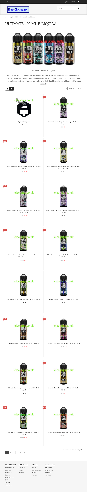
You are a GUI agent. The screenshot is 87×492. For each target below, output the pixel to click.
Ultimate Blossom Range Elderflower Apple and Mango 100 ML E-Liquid (63, 167)
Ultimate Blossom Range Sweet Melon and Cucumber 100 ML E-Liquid (24, 256)
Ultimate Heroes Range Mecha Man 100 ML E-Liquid (63, 432)
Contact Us (22, 467)
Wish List (48, 472)
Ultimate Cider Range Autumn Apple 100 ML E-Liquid (23, 299)
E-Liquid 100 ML (13, 17)
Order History (49, 470)
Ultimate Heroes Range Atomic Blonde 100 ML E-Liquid (63, 389)
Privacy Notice (9, 467)
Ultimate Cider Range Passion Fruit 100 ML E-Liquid (63, 344)
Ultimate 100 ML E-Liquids (28, 17)
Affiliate (34, 472)
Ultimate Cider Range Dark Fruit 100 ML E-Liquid (63, 299)
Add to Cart (23, 128)
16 (78, 88)
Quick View (23, 132)
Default (71, 88)
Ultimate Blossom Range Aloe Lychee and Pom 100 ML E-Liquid (24, 167)
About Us (8, 470)
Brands (34, 467)
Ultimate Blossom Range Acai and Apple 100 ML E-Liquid (63, 123)
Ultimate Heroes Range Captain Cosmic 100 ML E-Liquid (23, 433)
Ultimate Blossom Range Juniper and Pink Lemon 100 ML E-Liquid (23, 211)
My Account (48, 467)
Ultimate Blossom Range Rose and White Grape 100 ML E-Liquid (63, 211)
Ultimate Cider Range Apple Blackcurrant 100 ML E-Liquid (63, 256)
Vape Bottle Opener (23, 122)
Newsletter (48, 475)
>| (24, 452)
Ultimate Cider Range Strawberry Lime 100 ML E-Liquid (23, 389)
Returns (21, 470)
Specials (34, 475)
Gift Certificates (36, 470)
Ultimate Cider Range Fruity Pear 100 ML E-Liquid (23, 344)
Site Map (21, 472)
